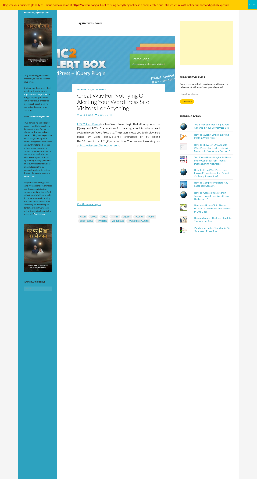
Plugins (139, 217)
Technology (84, 89)
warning (102, 221)
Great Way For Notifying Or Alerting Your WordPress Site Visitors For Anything (113, 102)
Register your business (17, 4)
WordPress (99, 89)
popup (151, 217)
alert (83, 217)
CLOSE (252, 4)
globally (35, 4)
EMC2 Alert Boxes (88, 124)
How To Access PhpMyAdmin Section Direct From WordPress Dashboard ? (211, 195)
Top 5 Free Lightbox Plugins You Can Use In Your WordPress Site (211, 126)
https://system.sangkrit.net (36, 94)
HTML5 (115, 217)
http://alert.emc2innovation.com (99, 145)
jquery (127, 217)
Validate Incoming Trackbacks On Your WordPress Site (212, 230)
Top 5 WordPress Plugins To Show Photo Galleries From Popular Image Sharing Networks (212, 160)
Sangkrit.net (29, 176)
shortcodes (86, 221)
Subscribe (187, 101)
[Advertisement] (118, 176)
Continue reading (89, 204)
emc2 (104, 217)
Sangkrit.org (39, 214)
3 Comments (105, 115)
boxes (94, 217)
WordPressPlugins (139, 221)
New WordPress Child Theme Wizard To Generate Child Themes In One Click (212, 208)
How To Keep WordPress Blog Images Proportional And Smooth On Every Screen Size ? (212, 173)
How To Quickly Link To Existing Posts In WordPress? (211, 136)
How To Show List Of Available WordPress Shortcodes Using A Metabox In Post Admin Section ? (212, 148)
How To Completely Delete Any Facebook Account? (211, 184)
